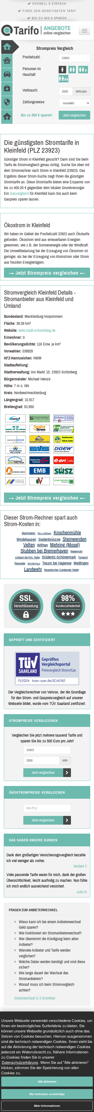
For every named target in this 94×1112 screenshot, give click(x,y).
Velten (29, 545)
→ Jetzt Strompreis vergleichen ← (47, 273)
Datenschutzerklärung (20, 1062)
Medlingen (81, 563)
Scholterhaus (34, 563)
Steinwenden (74, 539)
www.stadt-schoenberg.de (36, 330)
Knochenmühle (67, 532)
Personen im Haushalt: (32, 71)
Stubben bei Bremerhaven (44, 551)
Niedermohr (76, 551)
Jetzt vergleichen (74, 115)
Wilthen (42, 545)
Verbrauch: (30, 90)
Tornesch (83, 557)
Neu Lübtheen (44, 533)
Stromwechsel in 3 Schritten (34, 998)
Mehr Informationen (47, 1106)
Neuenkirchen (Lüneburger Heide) (61, 570)
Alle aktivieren (47, 1081)
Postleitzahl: (32, 57)
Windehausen (26, 539)
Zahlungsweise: (34, 102)
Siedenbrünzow (49, 539)
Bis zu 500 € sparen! (36, 115)
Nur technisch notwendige (47, 1094)
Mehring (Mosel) (65, 545)
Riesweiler (20, 563)
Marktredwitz (28, 533)
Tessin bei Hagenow (56, 563)
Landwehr (33, 569)
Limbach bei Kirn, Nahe (27, 557)
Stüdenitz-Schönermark (59, 557)
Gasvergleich (19, 193)
